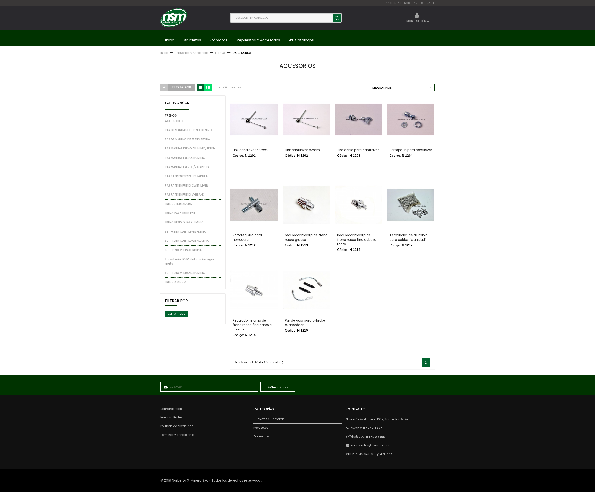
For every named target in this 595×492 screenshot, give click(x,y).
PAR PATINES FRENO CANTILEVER (186, 185)
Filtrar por (181, 87)
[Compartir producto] (236, 102)
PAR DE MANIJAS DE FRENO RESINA (187, 139)
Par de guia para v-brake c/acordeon (305, 322)
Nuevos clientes (171, 417)
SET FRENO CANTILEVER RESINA (185, 232)
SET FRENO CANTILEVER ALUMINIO (187, 241)
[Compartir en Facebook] (236, 111)
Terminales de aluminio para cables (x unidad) (409, 237)
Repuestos (260, 428)
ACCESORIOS (174, 121)
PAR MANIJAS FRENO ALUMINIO (185, 158)
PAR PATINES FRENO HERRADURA (186, 176)
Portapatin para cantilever (411, 150)
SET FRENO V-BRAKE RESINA (183, 250)
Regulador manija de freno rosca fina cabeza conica (252, 325)
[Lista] (208, 87)
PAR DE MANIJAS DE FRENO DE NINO (188, 130)
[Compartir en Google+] (236, 129)
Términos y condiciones (177, 435)
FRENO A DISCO (175, 282)
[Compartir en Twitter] (236, 117)
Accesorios (261, 436)
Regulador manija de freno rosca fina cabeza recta (356, 239)
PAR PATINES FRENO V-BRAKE (184, 195)
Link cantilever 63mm (250, 150)
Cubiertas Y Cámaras (268, 419)
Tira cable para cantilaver (358, 150)
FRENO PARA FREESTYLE (180, 213)
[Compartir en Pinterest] (236, 123)
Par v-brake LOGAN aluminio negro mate (189, 261)
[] (337, 18)
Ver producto (254, 166)
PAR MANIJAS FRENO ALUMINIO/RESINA (190, 148)
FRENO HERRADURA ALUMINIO (184, 222)
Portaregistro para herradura (247, 237)
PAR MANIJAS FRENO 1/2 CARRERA (187, 167)
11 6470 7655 (375, 437)
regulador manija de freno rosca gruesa (306, 237)
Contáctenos (400, 3)
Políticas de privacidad (177, 426)
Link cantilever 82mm (302, 150)
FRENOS (171, 115)
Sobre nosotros (171, 409)
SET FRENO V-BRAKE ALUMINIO (185, 273)
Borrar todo (176, 314)
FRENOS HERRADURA (178, 204)
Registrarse (426, 3)
